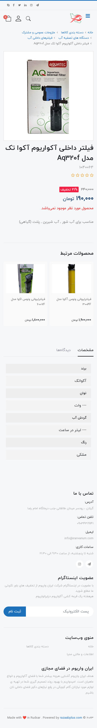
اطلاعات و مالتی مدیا (80, 654)
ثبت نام (14, 611)
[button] (28, 18)
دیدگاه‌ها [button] (63, 350)
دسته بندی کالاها (37, 647)
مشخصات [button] (85, 350)
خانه (90, 647)
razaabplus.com (71, 718)
